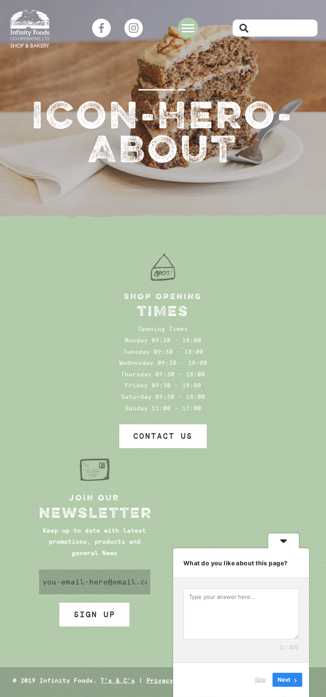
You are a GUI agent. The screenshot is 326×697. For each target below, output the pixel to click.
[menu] (188, 28)
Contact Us (163, 436)
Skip (260, 679)
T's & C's (118, 680)
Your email (95, 582)
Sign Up (94, 614)
